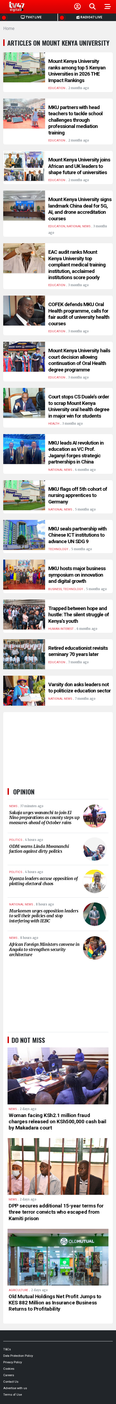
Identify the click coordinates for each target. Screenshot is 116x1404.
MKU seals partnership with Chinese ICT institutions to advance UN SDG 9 (77, 535)
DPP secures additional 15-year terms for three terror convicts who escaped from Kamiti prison (56, 1212)
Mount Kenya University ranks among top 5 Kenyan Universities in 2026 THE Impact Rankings (76, 70)
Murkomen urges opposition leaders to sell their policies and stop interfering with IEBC (43, 915)
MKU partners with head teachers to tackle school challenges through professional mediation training (75, 120)
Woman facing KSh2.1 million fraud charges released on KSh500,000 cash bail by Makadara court (57, 1121)
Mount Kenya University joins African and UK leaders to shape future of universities (79, 166)
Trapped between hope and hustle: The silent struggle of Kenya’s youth (78, 614)
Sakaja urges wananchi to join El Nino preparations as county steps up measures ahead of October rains (44, 817)
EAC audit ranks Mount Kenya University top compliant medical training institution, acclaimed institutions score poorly (76, 264)
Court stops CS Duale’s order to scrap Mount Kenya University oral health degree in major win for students (78, 406)
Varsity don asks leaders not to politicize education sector (79, 687)
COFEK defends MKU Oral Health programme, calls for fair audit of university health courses (78, 314)
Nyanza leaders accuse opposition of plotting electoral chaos (43, 881)
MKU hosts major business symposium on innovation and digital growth (76, 574)
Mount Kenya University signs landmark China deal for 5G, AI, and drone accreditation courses (79, 209)
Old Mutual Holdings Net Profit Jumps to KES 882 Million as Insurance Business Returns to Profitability (55, 1302)
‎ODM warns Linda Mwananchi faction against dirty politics (39, 849)
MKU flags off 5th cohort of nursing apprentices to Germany (77, 495)
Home (9, 28)
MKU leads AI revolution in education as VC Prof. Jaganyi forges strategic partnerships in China (76, 452)
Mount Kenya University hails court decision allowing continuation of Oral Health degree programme (79, 360)
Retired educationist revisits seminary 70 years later (78, 651)
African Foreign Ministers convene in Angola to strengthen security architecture (44, 949)
